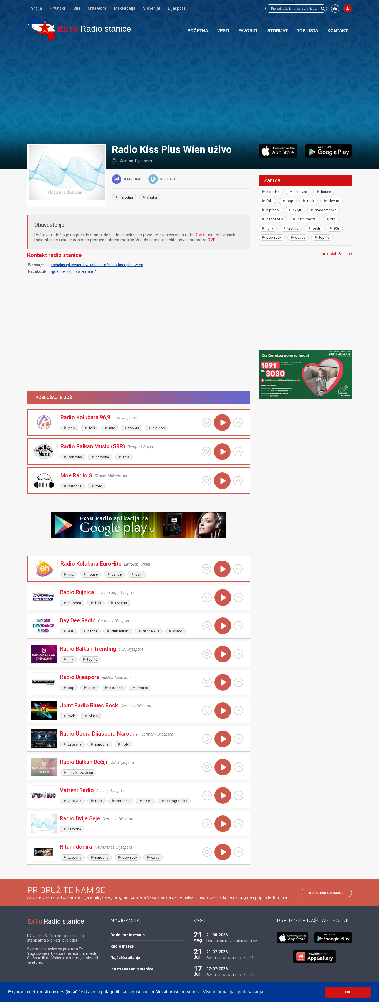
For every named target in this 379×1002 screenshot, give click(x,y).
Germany (105, 621)
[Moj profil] (347, 8)
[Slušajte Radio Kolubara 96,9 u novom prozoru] (238, 422)
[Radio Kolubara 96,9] (44, 422)
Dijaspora (177, 8)
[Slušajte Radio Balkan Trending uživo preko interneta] (222, 654)
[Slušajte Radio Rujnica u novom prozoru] (238, 597)
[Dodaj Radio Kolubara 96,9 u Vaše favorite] (206, 422)
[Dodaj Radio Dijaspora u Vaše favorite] (207, 682)
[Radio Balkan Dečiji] (43, 767)
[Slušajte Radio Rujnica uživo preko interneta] (222, 597)
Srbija (36, 8)
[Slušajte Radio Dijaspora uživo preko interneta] (222, 682)
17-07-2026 (217, 969)
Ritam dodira (76, 846)
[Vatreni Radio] (43, 795)
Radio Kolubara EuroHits (91, 563)
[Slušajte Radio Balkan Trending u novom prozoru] (238, 654)
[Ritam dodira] (43, 852)
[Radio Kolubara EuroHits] (44, 569)
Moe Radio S (76, 475)
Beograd (135, 447)
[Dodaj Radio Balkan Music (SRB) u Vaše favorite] (206, 451)
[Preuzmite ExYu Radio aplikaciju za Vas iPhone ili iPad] (278, 151)
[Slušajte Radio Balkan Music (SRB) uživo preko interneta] (222, 451)
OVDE (201, 234)
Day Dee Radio (78, 620)
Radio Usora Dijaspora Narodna (99, 733)
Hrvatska (58, 8)
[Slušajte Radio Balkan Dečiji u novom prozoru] (238, 767)
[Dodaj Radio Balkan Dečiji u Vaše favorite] (207, 767)
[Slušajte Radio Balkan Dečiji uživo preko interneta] (222, 767)
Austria (126, 160)
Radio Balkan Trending (88, 648)
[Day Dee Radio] (43, 625)
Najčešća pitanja (125, 957)
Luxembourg (107, 593)
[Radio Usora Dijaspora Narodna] (43, 739)
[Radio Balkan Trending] (43, 654)
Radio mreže (122, 946)
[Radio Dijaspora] (43, 682)
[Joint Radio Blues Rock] (43, 710)
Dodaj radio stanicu (326, 893)
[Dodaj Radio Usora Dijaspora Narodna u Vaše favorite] (207, 739)
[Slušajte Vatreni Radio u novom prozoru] (238, 795)
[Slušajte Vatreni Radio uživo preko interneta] (222, 795)
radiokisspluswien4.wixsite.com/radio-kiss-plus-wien (97, 265)
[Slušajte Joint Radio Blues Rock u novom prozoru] (238, 710)
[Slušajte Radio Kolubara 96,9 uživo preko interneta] (222, 422)
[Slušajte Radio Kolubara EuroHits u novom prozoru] (238, 569)
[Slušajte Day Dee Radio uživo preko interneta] (222, 625)
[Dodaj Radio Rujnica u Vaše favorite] (207, 597)
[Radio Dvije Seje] (43, 823)
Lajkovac (120, 418)
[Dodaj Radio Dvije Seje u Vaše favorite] (207, 823)
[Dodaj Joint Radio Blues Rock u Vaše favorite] (207, 710)
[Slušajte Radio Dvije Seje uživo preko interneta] (222, 823)
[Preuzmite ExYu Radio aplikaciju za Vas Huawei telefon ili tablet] (314, 956)
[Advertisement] (189, 92)
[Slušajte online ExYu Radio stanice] (41, 29)
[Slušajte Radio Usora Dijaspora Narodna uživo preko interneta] (222, 739)
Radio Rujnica (77, 592)
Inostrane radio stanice (131, 969)
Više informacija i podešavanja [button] (233, 992)
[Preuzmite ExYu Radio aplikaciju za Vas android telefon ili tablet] (328, 151)
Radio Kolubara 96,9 (85, 417)
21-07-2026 (217, 952)
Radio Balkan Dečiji (83, 762)
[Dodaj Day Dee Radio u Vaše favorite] (207, 625)
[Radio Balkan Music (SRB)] (44, 451)
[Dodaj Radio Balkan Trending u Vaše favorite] (207, 654)
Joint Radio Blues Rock (89, 705)
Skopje (100, 476)
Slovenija (151, 8)
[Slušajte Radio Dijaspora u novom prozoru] (238, 682)
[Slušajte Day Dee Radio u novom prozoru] (238, 625)
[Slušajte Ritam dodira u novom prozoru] (238, 852)
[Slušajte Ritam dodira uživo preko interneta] (222, 852)
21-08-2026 (217, 935)
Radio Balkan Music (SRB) (92, 446)
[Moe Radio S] (44, 480)
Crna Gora (97, 8)
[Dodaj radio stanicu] (335, 8)
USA (122, 649)
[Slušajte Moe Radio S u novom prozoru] (238, 480)
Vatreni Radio (77, 790)
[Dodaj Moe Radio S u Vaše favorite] (206, 480)
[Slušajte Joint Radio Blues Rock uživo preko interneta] (222, 710)
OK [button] (348, 992)
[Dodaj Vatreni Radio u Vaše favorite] (207, 795)
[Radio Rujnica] (43, 597)
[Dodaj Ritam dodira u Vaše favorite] (207, 852)
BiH (77, 8)
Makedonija (124, 8)
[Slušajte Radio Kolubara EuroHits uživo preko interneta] (222, 569)
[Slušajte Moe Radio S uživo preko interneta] (222, 480)
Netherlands (105, 847)
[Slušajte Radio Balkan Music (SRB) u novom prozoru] (238, 451)
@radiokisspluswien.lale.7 (73, 271)
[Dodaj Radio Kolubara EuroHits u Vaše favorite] (206, 569)
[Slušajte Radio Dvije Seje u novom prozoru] (238, 823)
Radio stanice (94, 28)
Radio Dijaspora (79, 677)
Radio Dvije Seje (80, 818)
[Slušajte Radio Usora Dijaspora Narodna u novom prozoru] (238, 739)
